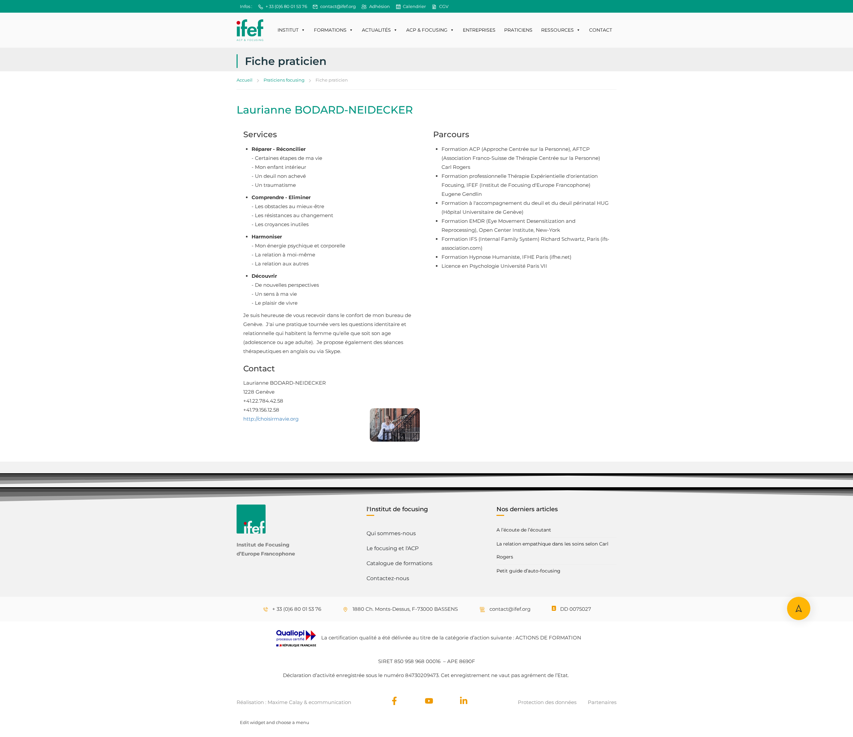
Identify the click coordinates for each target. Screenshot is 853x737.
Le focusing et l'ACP (393, 548)
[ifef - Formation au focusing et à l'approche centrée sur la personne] (250, 30)
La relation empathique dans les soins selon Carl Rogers (552, 550)
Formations (330, 30)
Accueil (245, 80)
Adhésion (379, 6)
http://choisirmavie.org (271, 419)
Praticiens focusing (284, 80)
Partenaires (602, 702)
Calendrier (414, 6)
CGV (443, 6)
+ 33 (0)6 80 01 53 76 (286, 6)
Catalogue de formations (399, 563)
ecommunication (330, 702)
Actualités (376, 30)
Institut (288, 30)
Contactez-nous (388, 578)
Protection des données (547, 702)
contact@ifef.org (338, 6)
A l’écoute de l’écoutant (523, 530)
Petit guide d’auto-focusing (528, 571)
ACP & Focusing (426, 30)
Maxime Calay (285, 702)
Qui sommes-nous (391, 533)
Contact (600, 30)
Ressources (557, 30)
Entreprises (479, 30)
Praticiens (518, 30)
